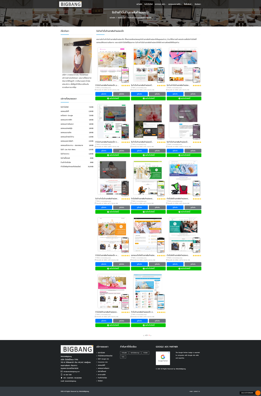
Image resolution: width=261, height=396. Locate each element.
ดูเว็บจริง (103, 94)
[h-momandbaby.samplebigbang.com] (112, 178)
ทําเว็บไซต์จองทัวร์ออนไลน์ (105, 356)
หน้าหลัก (139, 4)
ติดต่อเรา (198, 4)
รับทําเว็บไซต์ (148, 4)
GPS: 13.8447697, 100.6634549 (72, 378)
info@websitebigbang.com (72, 371)
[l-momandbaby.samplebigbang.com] (184, 64)
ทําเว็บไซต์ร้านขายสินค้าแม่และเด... (142, 198)
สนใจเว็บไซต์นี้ (114, 98)
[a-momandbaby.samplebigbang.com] (112, 291)
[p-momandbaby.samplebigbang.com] (112, 64)
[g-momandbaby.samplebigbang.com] (184, 178)
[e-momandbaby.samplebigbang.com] (112, 234)
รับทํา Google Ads (103, 359)
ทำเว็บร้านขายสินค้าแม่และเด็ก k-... (107, 141)
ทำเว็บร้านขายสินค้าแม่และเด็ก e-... (107, 255)
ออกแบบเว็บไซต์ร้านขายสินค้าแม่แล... (143, 255)
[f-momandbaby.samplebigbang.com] (148, 178)
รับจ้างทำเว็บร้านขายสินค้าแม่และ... (178, 85)
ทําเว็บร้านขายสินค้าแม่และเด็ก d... (142, 312)
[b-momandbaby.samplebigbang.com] (184, 234)
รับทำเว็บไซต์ (101, 353)
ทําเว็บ (123, 357)
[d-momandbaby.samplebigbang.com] (148, 291)
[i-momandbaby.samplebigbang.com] (184, 121)
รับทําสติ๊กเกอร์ (102, 371)
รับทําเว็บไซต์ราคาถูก (135, 353)
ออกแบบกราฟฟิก (174, 4)
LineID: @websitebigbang (68, 381)
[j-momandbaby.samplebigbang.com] (148, 121)
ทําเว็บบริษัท (124, 353)
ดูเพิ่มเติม (121, 94)
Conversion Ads (103, 362)
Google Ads (160, 4)
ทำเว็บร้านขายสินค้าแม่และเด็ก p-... (107, 85)
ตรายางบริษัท (102, 374)
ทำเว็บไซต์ (145, 353)
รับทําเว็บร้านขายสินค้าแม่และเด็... (142, 85)
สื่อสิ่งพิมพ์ (187, 4)
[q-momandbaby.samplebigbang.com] (148, 64)
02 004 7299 (67, 375)
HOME (191, 391)
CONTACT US (197, 391)
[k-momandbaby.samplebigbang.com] (112, 121)
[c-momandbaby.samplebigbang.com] (148, 234)
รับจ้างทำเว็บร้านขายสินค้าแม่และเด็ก (139, 17)
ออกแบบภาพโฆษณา (103, 368)
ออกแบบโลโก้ (101, 365)
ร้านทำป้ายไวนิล (102, 378)
